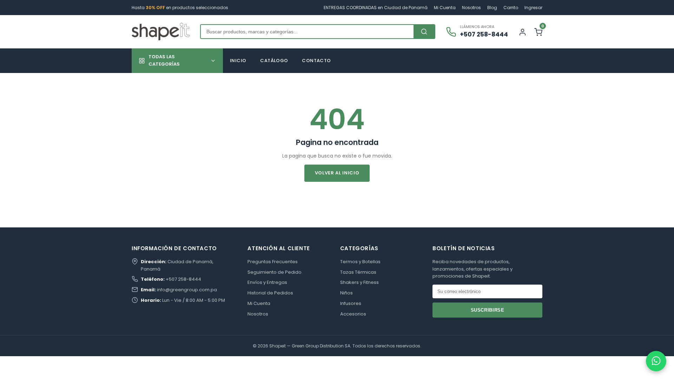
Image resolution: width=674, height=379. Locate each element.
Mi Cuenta (445, 8)
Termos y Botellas (360, 261)
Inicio (238, 60)
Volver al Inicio (337, 172)
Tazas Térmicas (358, 272)
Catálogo (274, 60)
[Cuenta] (522, 32)
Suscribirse (487, 310)
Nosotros (471, 8)
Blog (492, 8)
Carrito (510, 8)
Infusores (350, 303)
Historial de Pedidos (270, 293)
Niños (346, 293)
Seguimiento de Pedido (274, 272)
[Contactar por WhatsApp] (656, 361)
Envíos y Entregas (267, 282)
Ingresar (533, 8)
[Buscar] (424, 31)
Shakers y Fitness (359, 282)
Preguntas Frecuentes (272, 261)
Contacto (316, 60)
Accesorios (353, 314)
